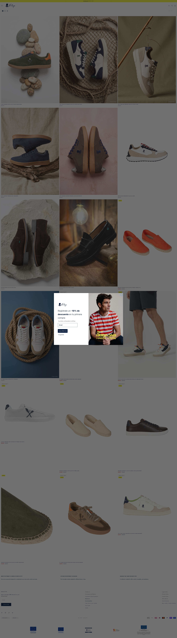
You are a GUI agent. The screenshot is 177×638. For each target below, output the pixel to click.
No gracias (61, 334)
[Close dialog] (121, 295)
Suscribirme (63, 331)
